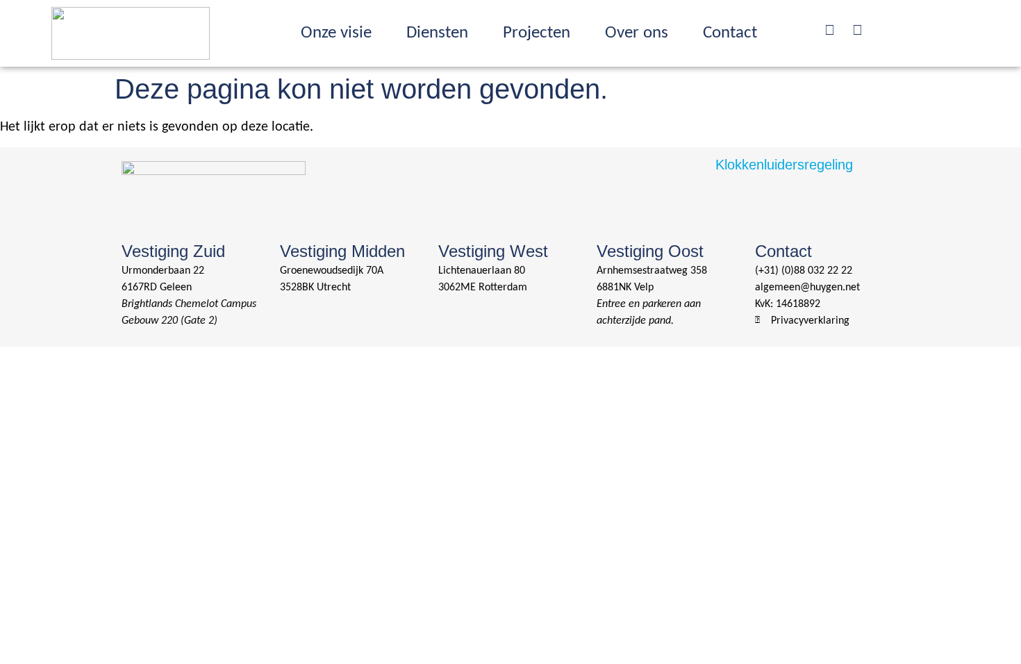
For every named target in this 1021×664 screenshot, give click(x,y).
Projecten (536, 33)
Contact (730, 33)
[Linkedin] (857, 30)
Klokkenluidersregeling (784, 164)
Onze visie (336, 33)
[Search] (829, 30)
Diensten (437, 33)
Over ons (636, 33)
